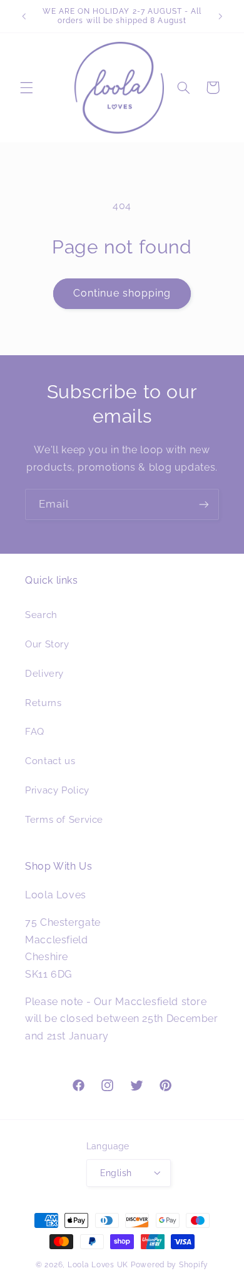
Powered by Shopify (169, 1264)
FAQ (34, 731)
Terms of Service (64, 819)
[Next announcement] (220, 16)
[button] (26, 87)
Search (41, 614)
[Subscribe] (204, 504)
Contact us (50, 760)
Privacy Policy (57, 790)
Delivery (44, 673)
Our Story (47, 644)
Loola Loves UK (98, 1264)
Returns (43, 702)
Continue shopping (122, 293)
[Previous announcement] (24, 16)
